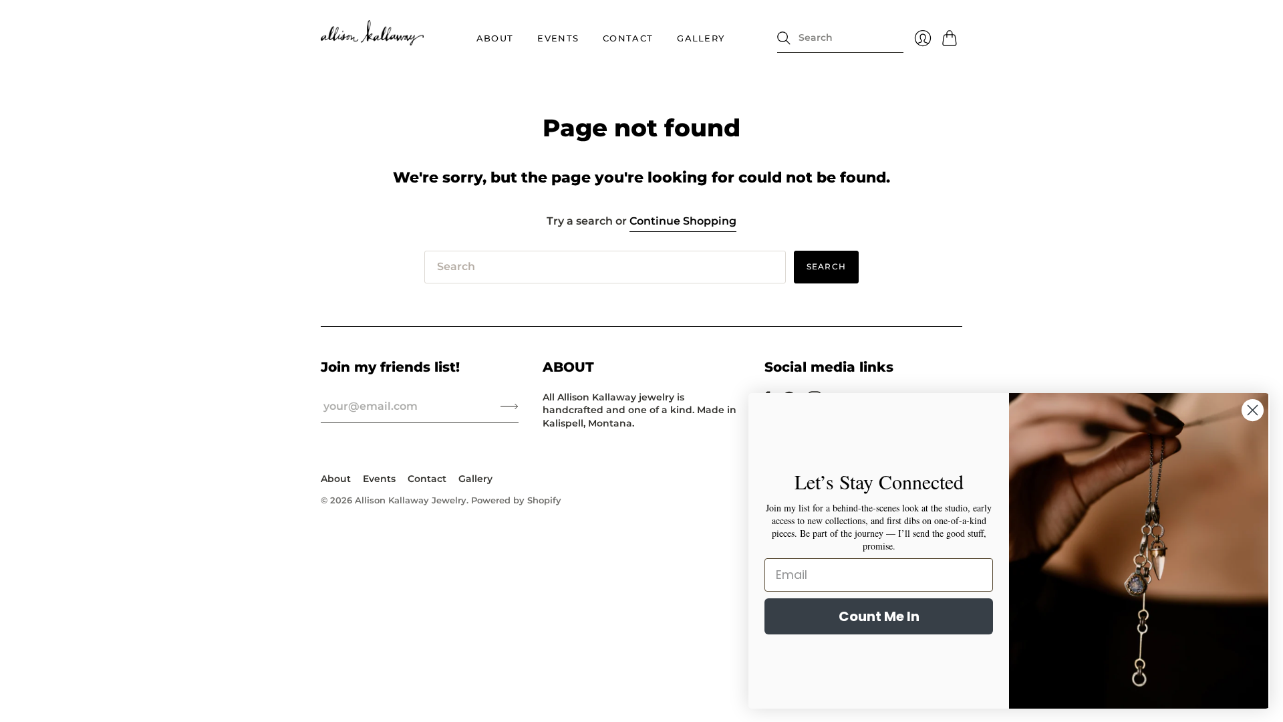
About (495, 38)
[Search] (784, 38)
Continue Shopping (682, 221)
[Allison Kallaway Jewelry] (372, 32)
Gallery (700, 38)
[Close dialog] (1252, 410)
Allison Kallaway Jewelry (410, 500)
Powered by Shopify (516, 500)
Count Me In (879, 616)
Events (558, 38)
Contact (628, 38)
